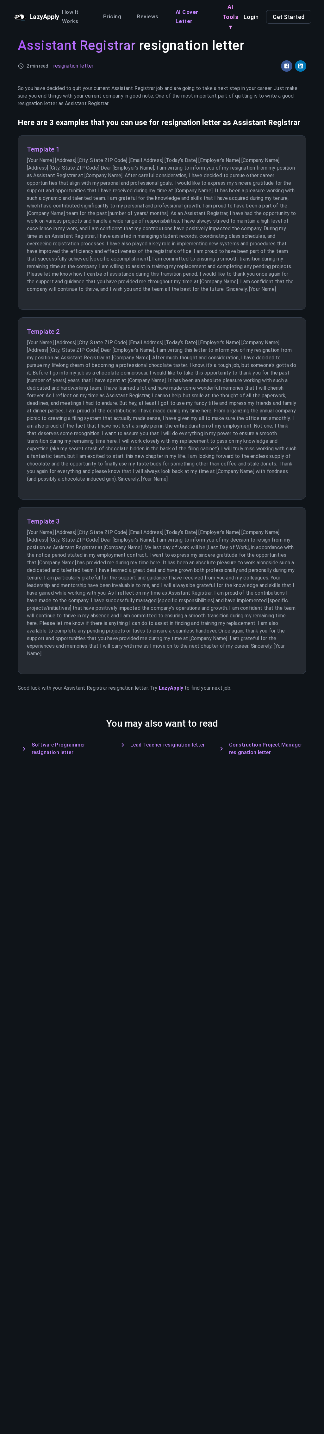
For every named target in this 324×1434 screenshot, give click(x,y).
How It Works (70, 17)
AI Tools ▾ (231, 16)
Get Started (289, 17)
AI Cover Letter (187, 17)
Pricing (112, 16)
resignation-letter (73, 66)
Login (251, 17)
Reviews (148, 16)
